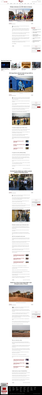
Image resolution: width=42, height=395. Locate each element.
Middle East (14, 389)
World (13, 149)
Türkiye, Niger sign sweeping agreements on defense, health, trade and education (19, 360)
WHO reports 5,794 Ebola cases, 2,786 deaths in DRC (18, 141)
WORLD (22, 3)
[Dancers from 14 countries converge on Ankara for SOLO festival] (5, 65)
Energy (20, 389)
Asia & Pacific (17, 389)
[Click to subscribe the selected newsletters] (38, 50)
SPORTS (34, 3)
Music (27, 389)
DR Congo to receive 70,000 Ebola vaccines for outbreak (19, 145)
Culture (21, 5)
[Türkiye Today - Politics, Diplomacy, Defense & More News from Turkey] (21, 1)
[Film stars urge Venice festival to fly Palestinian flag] (15, 65)
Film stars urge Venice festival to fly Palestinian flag (15, 69)
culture (5, 1)
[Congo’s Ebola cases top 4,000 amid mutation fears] (27, 148)
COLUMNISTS (11, 3)
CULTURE (31, 3)
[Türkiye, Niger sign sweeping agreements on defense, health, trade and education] (27, 360)
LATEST (8, 3)
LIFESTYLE (28, 3)
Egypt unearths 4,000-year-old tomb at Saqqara (26, 69)
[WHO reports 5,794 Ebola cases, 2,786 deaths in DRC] (27, 141)
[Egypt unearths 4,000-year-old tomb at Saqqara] (26, 65)
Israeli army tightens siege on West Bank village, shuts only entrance (18, 258)
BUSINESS (25, 3)
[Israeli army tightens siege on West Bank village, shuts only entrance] (27, 258)
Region (14, 256)
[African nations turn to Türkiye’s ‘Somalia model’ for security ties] (27, 363)
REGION (20, 3)
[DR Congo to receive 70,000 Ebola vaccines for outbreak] (27, 145)
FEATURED (14, 3)
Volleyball (31, 389)
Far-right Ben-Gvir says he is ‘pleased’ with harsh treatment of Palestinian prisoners (19, 255)
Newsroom (10, 192)
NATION (17, 3)
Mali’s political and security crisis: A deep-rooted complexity (19, 366)
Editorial (35, 389)
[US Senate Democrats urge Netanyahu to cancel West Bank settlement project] (27, 262)
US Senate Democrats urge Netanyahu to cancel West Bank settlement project (18, 262)
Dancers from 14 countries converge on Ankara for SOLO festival (5, 69)
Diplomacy (10, 389)
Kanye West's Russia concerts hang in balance (36, 69)
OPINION (35, 387)
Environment (25, 389)
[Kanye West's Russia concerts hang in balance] (36, 65)
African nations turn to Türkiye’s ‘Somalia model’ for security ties (19, 363)
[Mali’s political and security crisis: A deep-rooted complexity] (27, 367)
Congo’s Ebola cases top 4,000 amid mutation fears (18, 148)
